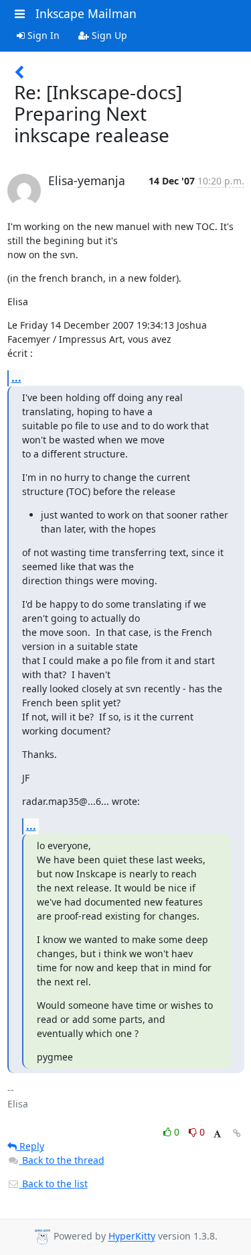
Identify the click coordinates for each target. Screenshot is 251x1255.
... (16, 377)
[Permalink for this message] (237, 1133)
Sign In (42, 35)
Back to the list (53, 1183)
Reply (30, 1146)
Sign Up (108, 35)
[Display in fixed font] (217, 1134)
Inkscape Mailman (86, 13)
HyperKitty (131, 1236)
